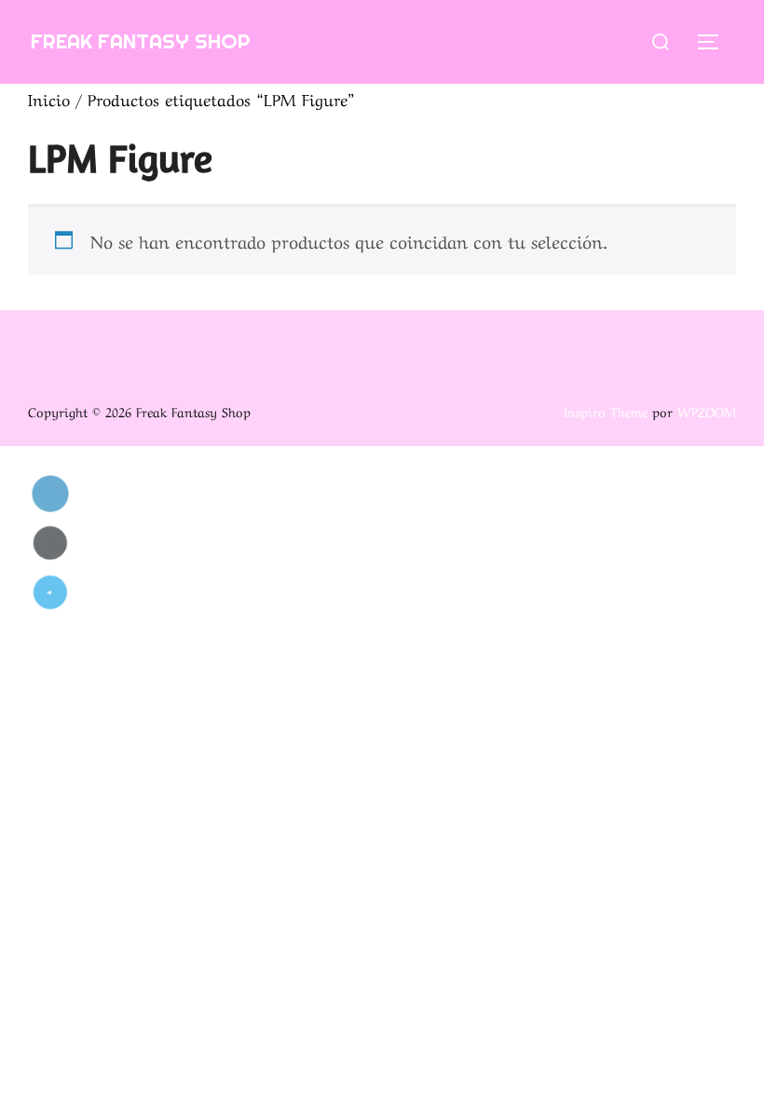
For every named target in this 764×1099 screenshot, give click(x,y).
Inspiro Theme (606, 410)
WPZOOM (706, 410)
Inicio (49, 98)
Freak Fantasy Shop (141, 41)
